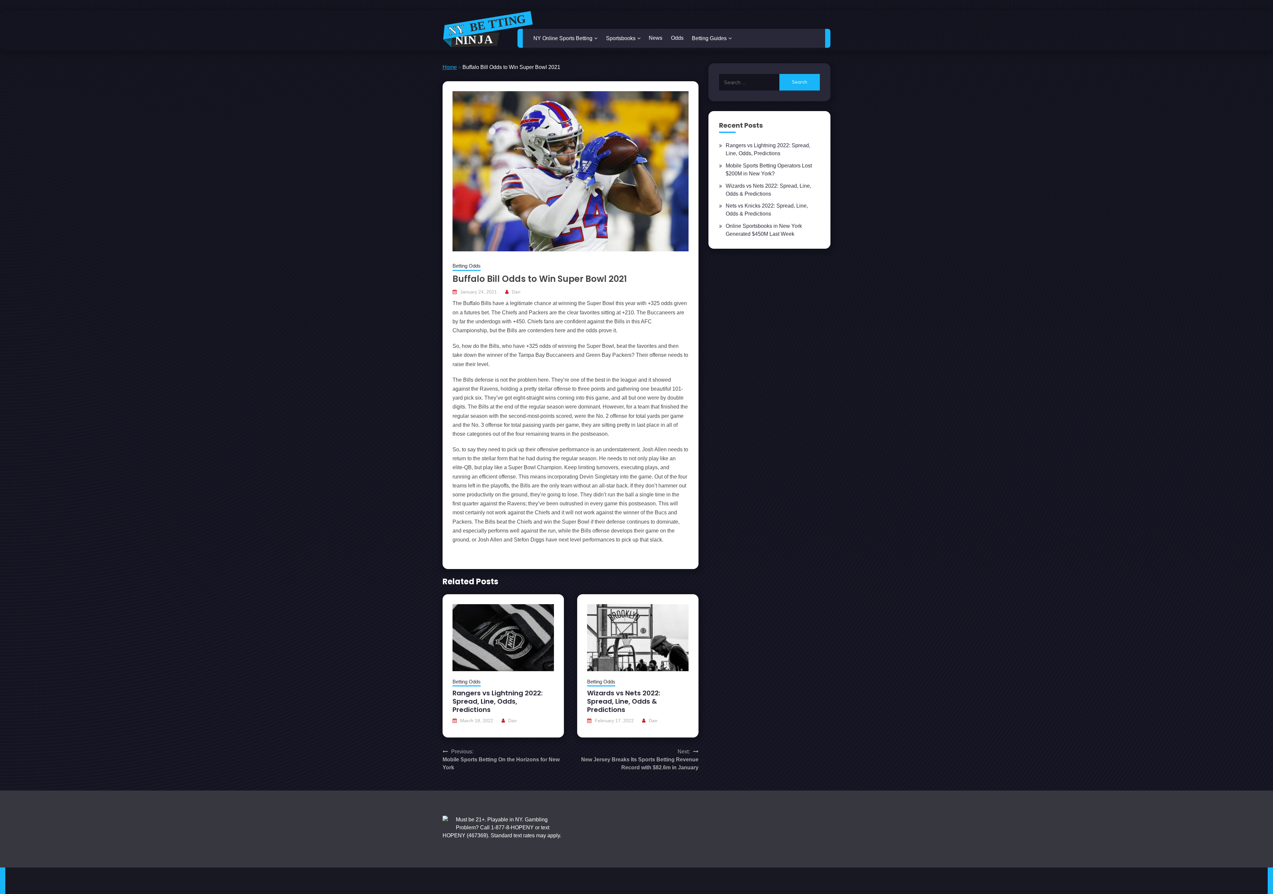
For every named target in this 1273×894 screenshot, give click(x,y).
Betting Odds (467, 266)
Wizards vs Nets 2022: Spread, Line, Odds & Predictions (623, 701)
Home (450, 67)
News (655, 38)
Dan (516, 291)
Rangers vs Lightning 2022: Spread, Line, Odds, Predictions (498, 701)
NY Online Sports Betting (562, 38)
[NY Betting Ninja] (488, 29)
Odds (677, 38)
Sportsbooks (621, 38)
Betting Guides (709, 38)
